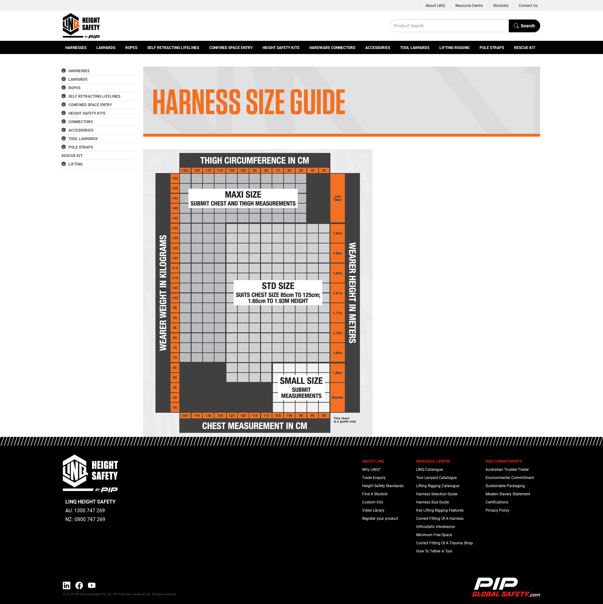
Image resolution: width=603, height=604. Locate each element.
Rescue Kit (524, 47)
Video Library (373, 510)
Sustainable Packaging (505, 485)
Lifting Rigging (454, 47)
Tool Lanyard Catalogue (436, 477)
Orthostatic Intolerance (435, 526)
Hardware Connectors (332, 47)
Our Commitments (504, 461)
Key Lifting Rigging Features (440, 510)
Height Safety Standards (383, 485)
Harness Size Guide (432, 501)
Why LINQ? (371, 469)
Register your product (380, 518)
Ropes (131, 47)
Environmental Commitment (510, 477)
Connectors (80, 121)
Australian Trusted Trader (507, 469)
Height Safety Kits (281, 47)
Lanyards (105, 47)
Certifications (497, 501)
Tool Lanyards (414, 47)
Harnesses (75, 47)
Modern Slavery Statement (508, 493)
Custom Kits (372, 501)
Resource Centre (469, 5)
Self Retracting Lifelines (173, 47)
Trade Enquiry (374, 477)
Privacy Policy (497, 510)
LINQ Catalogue (429, 469)
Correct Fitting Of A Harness (440, 518)
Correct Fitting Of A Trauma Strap (444, 542)
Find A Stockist (375, 493)
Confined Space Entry (231, 47)
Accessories (377, 47)
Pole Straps (492, 47)
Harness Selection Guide (436, 493)
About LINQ (435, 5)
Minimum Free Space (434, 534)
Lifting (75, 163)
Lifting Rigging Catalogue (437, 485)
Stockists (500, 5)
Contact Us (528, 5)
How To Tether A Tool (434, 550)
